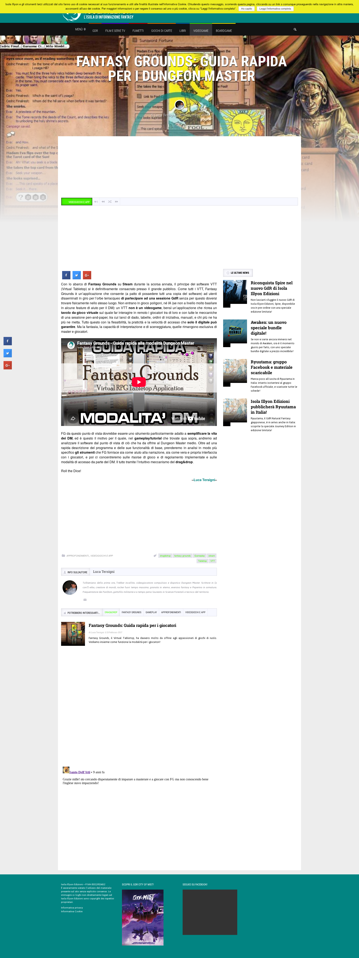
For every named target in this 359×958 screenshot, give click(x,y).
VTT (212, 560)
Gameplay (199, 555)
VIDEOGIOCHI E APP (101, 555)
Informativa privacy (72, 907)
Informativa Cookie (71, 911)
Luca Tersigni (165, 115)
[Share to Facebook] (66, 278)
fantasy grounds (182, 555)
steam (212, 555)
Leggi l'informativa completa (275, 8)
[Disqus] (139, 709)
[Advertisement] (179, 167)
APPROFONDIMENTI (77, 555)
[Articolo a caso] (110, 201)
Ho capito (246, 8)
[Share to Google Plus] (87, 278)
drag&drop (165, 555)
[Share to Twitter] (77, 278)
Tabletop (202, 560)
